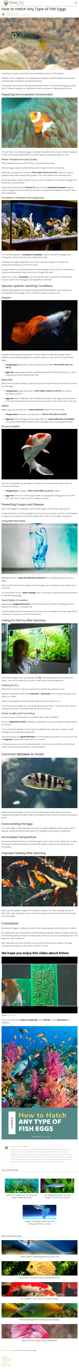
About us (5, 1357)
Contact (4, 1363)
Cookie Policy (6, 1361)
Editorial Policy (6, 1365)
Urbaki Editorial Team (12, 13)
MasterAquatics (12, 1015)
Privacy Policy (6, 1359)
